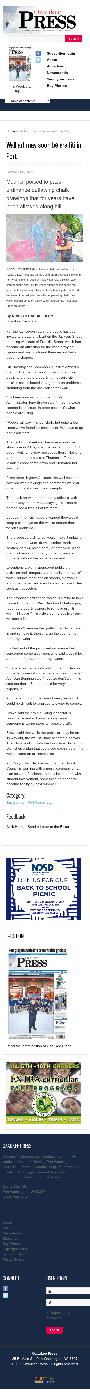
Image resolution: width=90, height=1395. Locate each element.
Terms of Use (13, 1254)
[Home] (45, 32)
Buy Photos (57, 85)
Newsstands (57, 72)
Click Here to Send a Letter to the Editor (38, 827)
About (52, 59)
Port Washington (41, 802)
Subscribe (10, 1238)
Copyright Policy (15, 1249)
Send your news (60, 79)
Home (10, 131)
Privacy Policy (13, 1259)
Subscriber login (61, 53)
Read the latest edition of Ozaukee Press (38, 1046)
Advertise (55, 66)
